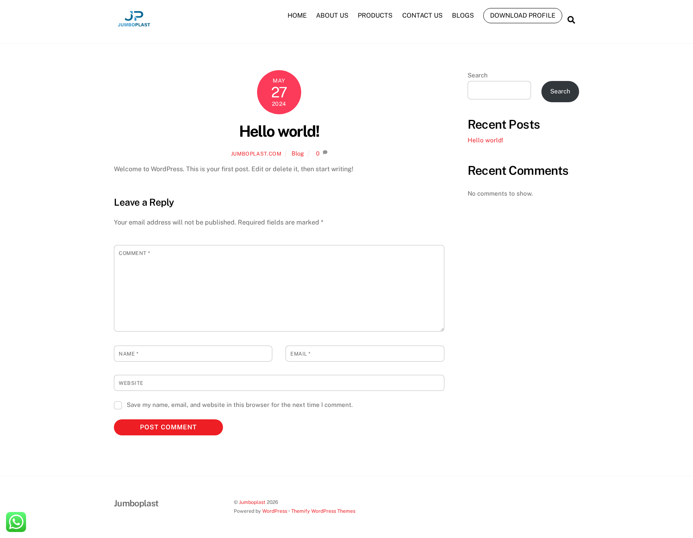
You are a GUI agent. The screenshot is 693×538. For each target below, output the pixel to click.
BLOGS (463, 15)
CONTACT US (422, 15)
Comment (134, 253)
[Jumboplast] (134, 28)
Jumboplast (252, 502)
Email (300, 354)
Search (478, 75)
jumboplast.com (256, 154)
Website (131, 383)
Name (128, 354)
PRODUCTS (375, 15)
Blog (298, 153)
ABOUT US (332, 15)
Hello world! (279, 131)
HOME (297, 15)
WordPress (274, 511)
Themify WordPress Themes (323, 511)
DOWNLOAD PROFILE (522, 15)
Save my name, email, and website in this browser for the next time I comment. (240, 404)
